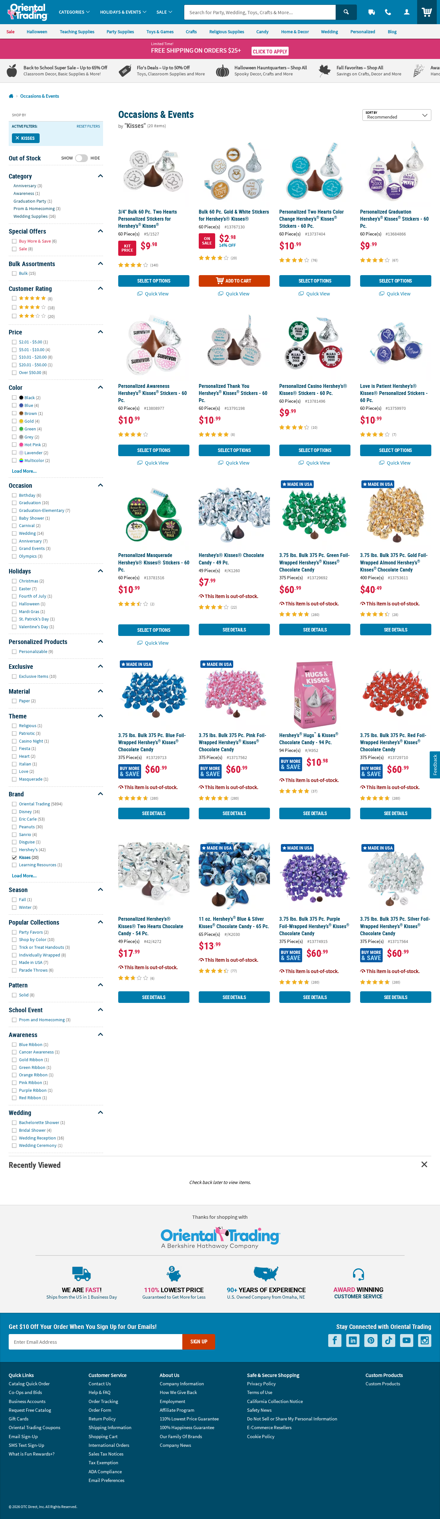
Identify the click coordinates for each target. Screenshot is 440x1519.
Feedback (434, 764)
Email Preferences (106, 1480)
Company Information (182, 1383)
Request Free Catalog (30, 1410)
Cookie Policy (260, 1436)
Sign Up (198, 1341)
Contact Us (100, 1383)
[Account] (407, 12)
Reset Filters (88, 126)
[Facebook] (334, 1340)
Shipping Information (110, 1427)
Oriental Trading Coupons (34, 1427)
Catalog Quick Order (29, 1383)
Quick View (156, 293)
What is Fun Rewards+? (31, 1454)
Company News (175, 1445)
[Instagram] (424, 1340)
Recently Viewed (34, 1164)
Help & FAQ (99, 1392)
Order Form (100, 1410)
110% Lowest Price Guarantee (189, 1419)
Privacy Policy (261, 1383)
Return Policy (102, 1419)
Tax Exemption (103, 1462)
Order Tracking (103, 1401)
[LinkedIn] (352, 1340)
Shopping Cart (103, 1436)
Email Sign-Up (23, 1436)
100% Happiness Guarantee (187, 1427)
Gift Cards (18, 1419)
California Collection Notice (275, 1401)
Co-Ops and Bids (25, 1392)
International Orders (109, 1445)
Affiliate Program (177, 1410)
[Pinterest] (371, 1340)
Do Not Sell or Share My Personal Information (292, 1419)
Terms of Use (259, 1392)
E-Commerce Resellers (269, 1427)
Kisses (28, 138)
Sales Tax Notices (106, 1454)
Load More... (24, 471)
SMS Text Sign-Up (26, 1445)
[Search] (346, 12)
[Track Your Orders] (371, 12)
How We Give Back (178, 1392)
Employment (172, 1401)
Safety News (259, 1410)
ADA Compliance (105, 1471)
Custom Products (383, 1383)
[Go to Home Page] (11, 96)
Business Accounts (27, 1401)
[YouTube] (406, 1340)
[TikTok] (388, 1340)
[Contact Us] (388, 12)
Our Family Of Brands (181, 1436)
